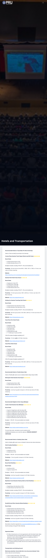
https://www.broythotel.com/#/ (17, 478)
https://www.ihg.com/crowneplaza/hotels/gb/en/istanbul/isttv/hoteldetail (22, 275)
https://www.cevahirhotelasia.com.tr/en (19, 427)
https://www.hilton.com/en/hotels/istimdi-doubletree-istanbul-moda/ (26, 521)
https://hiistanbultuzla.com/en (17, 317)
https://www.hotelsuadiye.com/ (17, 460)
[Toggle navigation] (43, 2)
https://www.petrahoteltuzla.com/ (17, 366)
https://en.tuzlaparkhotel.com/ (17, 297)
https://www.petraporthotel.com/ (17, 341)
